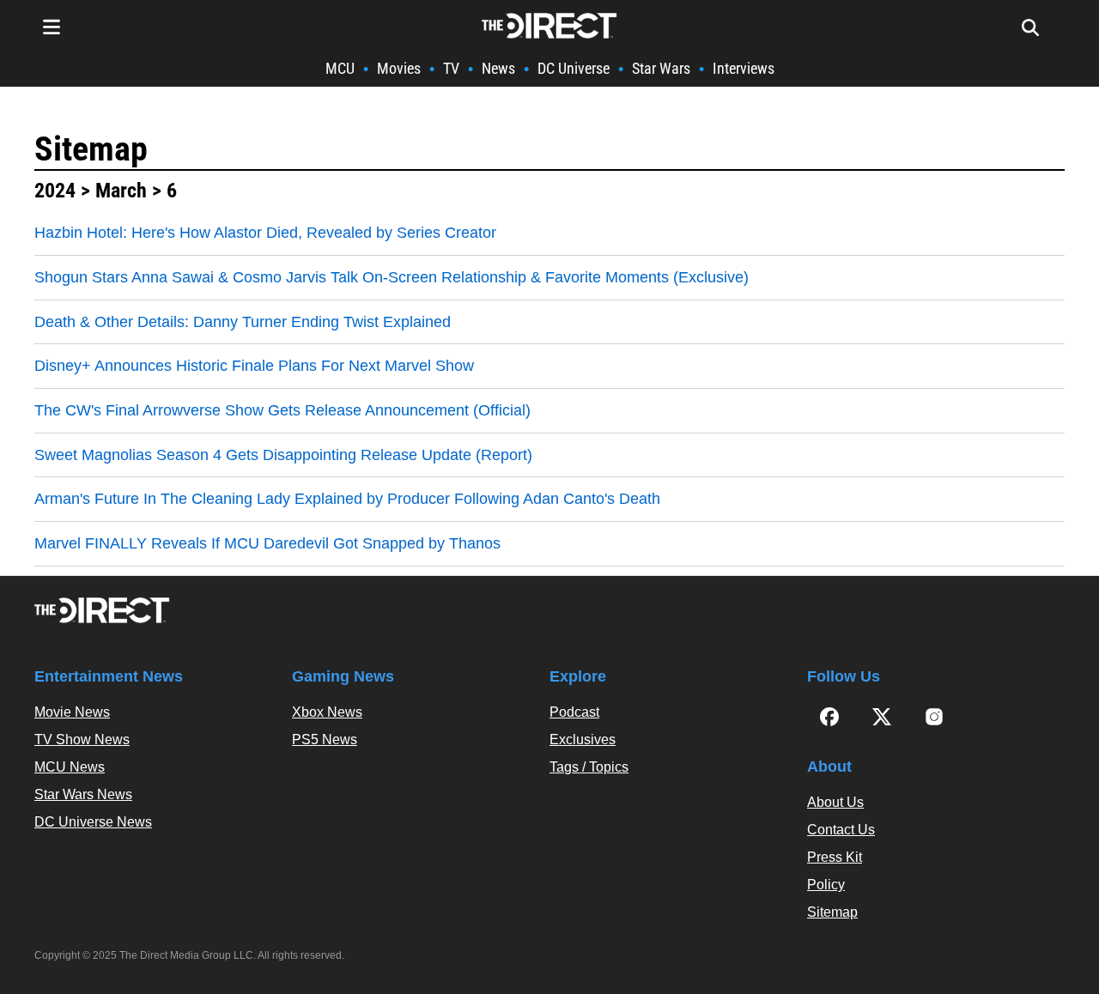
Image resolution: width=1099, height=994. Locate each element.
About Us (835, 802)
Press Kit (834, 857)
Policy (826, 884)
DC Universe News (93, 822)
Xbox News (327, 712)
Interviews (743, 68)
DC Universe (573, 68)
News (498, 68)
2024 (55, 191)
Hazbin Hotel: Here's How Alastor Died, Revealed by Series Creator (265, 232)
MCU (340, 68)
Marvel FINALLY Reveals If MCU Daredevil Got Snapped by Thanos (267, 543)
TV (451, 68)
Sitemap (91, 149)
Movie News (72, 712)
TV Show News (82, 739)
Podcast (574, 712)
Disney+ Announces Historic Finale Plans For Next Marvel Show (254, 365)
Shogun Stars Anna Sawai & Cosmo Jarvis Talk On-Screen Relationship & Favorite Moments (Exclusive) (391, 277)
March (121, 191)
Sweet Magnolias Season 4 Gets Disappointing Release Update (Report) (283, 455)
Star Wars (661, 68)
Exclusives (583, 739)
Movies (399, 68)
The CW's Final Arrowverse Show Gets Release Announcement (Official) (282, 410)
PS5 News (324, 739)
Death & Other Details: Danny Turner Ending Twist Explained (242, 321)
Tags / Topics (589, 767)
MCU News (69, 767)
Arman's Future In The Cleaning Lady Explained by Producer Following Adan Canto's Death (347, 498)
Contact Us (841, 829)
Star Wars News (83, 794)
